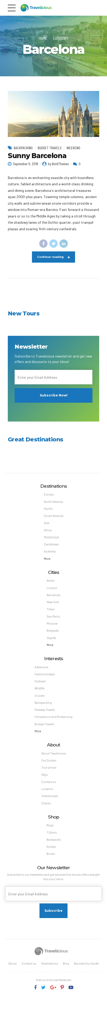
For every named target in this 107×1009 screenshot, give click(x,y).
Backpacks (53, 839)
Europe (49, 494)
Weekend (73, 148)
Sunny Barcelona (37, 156)
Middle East (51, 537)
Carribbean (51, 544)
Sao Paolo (53, 616)
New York (53, 602)
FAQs (44, 774)
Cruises (39, 695)
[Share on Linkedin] (63, 243)
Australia (50, 551)
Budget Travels (50, 148)
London (52, 588)
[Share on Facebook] (43, 243)
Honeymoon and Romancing (53, 716)
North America (53, 501)
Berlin (51, 580)
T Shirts (51, 832)
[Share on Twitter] (53, 243)
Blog (66, 963)
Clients (46, 803)
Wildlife (39, 688)
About (12, 963)
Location (47, 789)
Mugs (50, 825)
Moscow (52, 623)
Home (43, 38)
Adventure (41, 667)
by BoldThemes (58, 164)
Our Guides (48, 760)
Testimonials (49, 796)
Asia (46, 522)
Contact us (48, 781)
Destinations (49, 963)
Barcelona (53, 595)
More (47, 558)
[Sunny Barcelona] (53, 114)
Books (50, 853)
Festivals (40, 681)
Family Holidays (45, 674)
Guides (51, 846)
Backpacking (23, 148)
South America (53, 515)
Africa (48, 530)
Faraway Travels (45, 709)
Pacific (48, 508)
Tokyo (51, 609)
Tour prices (48, 767)
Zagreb (51, 637)
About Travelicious (53, 753)
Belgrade (53, 630)
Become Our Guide (86, 963)
